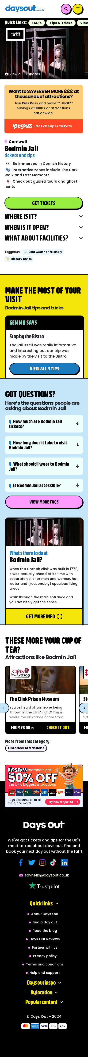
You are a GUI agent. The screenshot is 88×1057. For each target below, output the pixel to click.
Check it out (57, 727)
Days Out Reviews (45, 939)
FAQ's (37, 23)
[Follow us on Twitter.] (32, 862)
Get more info (41, 616)
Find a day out (45, 922)
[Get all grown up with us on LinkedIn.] (65, 862)
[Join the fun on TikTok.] (54, 862)
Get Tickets (43, 203)
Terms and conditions (45, 964)
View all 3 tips (44, 368)
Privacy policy (45, 956)
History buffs (19, 259)
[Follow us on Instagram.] (43, 862)
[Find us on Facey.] (22, 862)
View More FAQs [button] (44, 501)
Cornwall (18, 141)
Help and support (45, 972)
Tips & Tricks (61, 23)
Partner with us (44, 947)
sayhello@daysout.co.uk (47, 875)
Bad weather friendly (43, 252)
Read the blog (45, 930)
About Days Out (44, 914)
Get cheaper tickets (53, 126)
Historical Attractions (26, 748)
